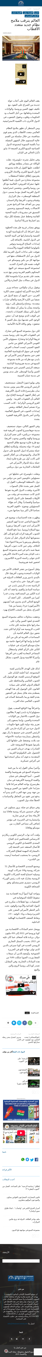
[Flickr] (23, 1339)
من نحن (23, 1348)
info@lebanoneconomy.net (17, 1324)
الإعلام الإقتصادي (31, 16)
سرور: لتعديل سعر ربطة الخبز (11, 1038)
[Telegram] (14, 1023)
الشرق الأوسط (35, 1012)
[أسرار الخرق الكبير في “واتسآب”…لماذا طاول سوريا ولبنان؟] (34, 1084)
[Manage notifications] (6, 1351)
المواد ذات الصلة (19, 1052)
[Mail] (16, 1339)
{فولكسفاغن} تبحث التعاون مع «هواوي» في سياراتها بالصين (31, 1039)
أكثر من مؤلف (7, 1052)
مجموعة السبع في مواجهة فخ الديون (26, 1230)
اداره (29, 9)
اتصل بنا (17, 1348)
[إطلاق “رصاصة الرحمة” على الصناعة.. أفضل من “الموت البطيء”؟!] (34, 1061)
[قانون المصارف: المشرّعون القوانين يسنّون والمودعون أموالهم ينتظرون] (34, 1072)
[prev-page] (37, 1092)
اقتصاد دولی (28, 13)
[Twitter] (19, 1023)
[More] (8, 1023)
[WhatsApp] (30, 1023)
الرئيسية (36, 9)
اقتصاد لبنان (16, 13)
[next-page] (33, 1092)
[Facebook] (24, 1023)
